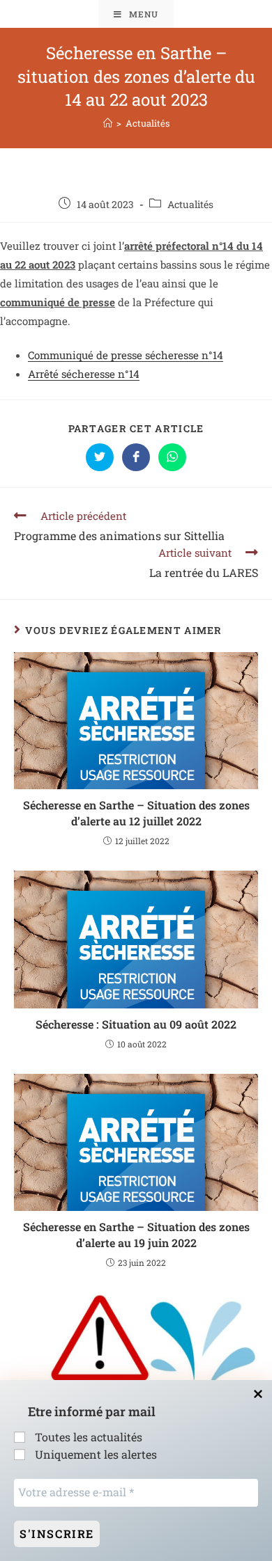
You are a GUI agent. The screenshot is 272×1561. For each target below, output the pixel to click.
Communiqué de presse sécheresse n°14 (125, 355)
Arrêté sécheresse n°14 (83, 374)
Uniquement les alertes (94, 1454)
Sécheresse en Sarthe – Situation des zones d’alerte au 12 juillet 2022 (136, 812)
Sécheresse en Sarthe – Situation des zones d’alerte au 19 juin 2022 (136, 1234)
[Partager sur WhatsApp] (172, 457)
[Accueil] (107, 123)
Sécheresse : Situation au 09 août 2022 (136, 1024)
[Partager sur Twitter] (100, 457)
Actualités (190, 204)
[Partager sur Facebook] (136, 457)
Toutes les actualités (87, 1436)
